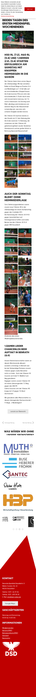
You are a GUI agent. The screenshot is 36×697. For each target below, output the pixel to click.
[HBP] (18, 502)
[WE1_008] (25, 276)
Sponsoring (6, 638)
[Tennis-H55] (11, 183)
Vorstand (5, 635)
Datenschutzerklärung (7, 16)
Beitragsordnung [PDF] (10, 633)
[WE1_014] (11, 251)
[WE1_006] (25, 311)
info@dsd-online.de (14, 597)
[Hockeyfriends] (10, 518)
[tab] (13, 529)
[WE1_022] (25, 164)
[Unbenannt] (26, 521)
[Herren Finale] (11, 147)
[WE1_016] (25, 242)
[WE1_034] (25, 173)
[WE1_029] (25, 147)
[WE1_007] (25, 296)
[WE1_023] (25, 156)
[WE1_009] (11, 283)
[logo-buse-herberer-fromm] (18, 463)
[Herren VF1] (11, 139)
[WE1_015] (11, 241)
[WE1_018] (11, 232)
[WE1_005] (11, 304)
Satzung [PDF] (7, 630)
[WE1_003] (11, 325)
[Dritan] (18, 486)
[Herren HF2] (25, 139)
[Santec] (18, 474)
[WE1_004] (25, 321)
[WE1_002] (25, 329)
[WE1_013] (25, 251)
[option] (10, 518)
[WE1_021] (11, 173)
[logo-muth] (18, 449)
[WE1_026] (11, 164)
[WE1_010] (11, 268)
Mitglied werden (8, 628)
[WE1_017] (25, 232)
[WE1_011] (11, 259)
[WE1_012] (25, 260)
